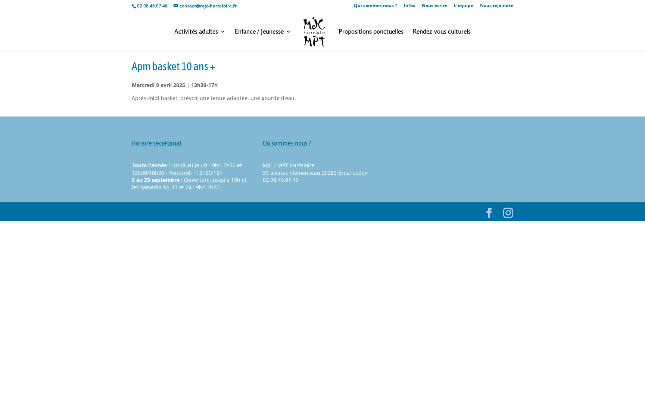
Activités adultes (196, 32)
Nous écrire (434, 6)
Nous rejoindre (496, 6)
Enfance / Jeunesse (259, 32)
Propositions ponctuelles (371, 32)
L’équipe (463, 6)
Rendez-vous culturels (442, 32)
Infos (409, 6)
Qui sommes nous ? (375, 6)
